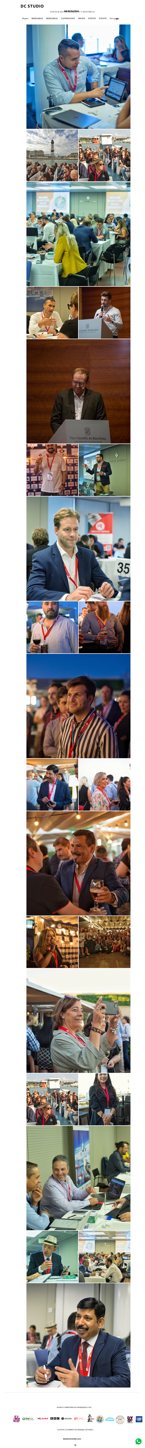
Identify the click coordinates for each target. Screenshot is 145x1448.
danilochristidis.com (72, 1439)
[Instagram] (117, 19)
